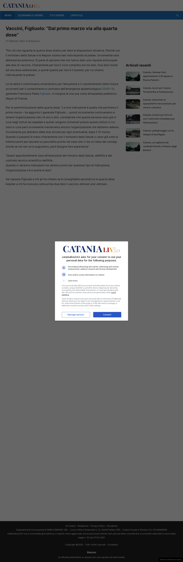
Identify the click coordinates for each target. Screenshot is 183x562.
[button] (91, 281)
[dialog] (91, 281)
